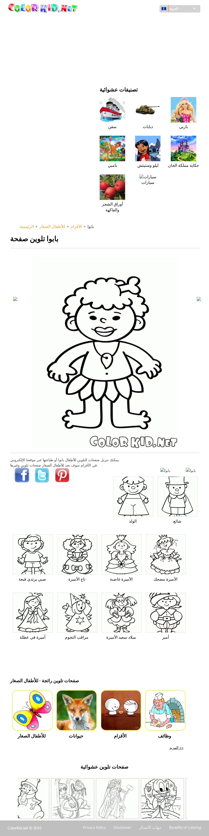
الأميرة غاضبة (121, 580)
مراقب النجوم (76, 638)
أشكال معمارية (33, 31)
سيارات (147, 183)
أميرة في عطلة (32, 638)
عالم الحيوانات (131, 31)
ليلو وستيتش (148, 166)
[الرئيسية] (43, 8)
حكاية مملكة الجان (183, 166)
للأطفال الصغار (33, 62)
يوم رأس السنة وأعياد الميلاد (141, 62)
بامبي (112, 166)
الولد (133, 521)
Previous (14, 799)
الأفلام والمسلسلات (36, 72)
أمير (165, 638)
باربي (183, 127)
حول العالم (129, 20)
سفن (112, 127)
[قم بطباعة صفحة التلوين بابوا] (165, 470)
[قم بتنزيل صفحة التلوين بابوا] (191, 470)
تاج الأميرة (76, 580)
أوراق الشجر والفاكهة (112, 207)
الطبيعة (126, 72)
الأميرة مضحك (165, 580)
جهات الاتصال (150, 828)
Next (191, 799)
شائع (177, 521)
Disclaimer (122, 828)
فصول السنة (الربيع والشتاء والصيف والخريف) (55, 51)
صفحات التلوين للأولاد (136, 51)
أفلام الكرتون (31, 41)
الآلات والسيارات (34, 20)
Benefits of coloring (185, 828)
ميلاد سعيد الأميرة (121, 638)
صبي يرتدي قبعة (32, 580)
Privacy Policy (94, 828)
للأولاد (125, 41)
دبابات (148, 127)
